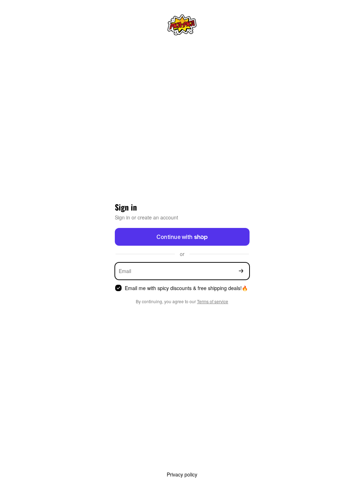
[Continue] (241, 271)
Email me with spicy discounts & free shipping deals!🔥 (186, 288)
